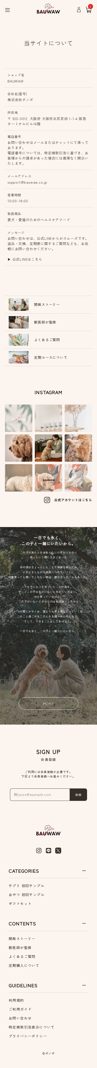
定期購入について (24, 965)
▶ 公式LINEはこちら (24, 259)
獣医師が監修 (20, 947)
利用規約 (16, 1000)
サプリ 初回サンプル (27, 885)
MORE (48, 703)
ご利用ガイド (20, 1009)
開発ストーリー (22, 938)
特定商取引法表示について (32, 1027)
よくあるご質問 (22, 956)
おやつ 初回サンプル (27, 894)
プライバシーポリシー (28, 1035)
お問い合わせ (20, 1018)
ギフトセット (20, 903)
